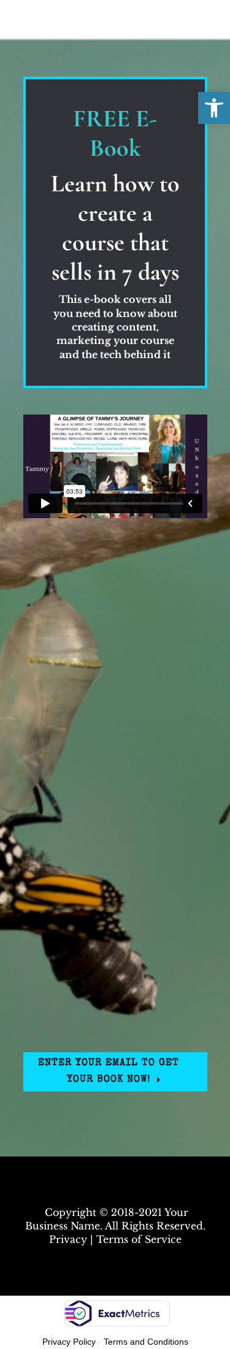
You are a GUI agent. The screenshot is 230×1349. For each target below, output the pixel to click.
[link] (214, 108)
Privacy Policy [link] (69, 1342)
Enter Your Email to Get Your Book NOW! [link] (108, 1071)
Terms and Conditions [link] (146, 1342)
